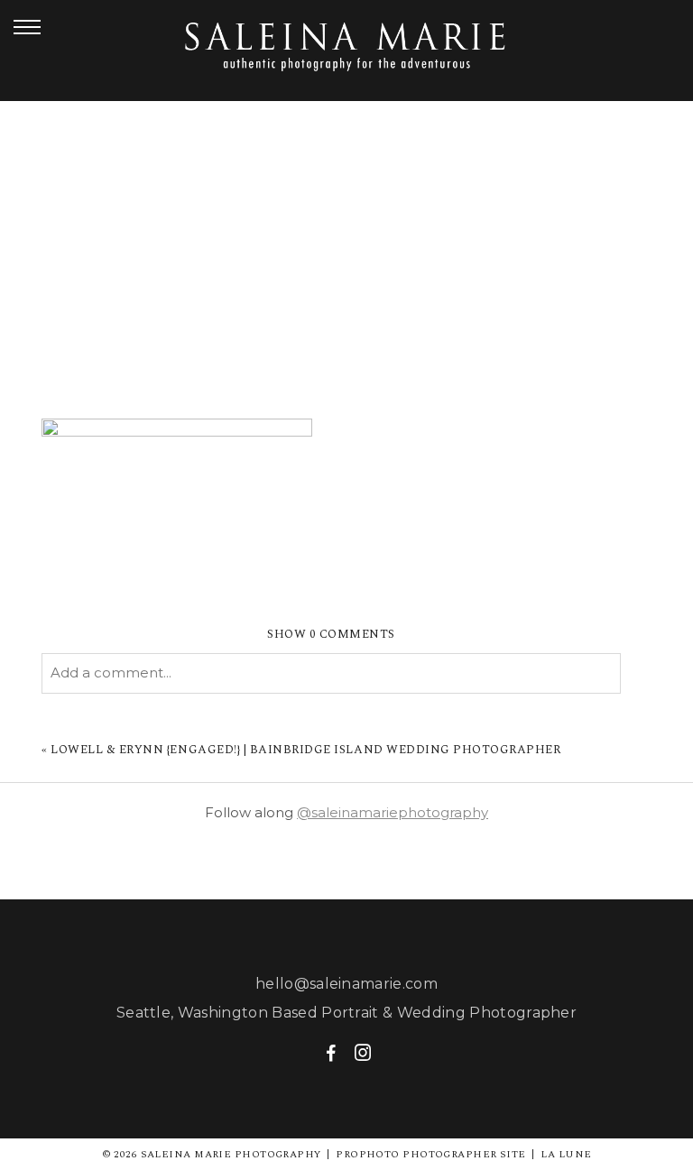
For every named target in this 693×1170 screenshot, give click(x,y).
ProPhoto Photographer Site (430, 1154)
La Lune (566, 1154)
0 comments (331, 634)
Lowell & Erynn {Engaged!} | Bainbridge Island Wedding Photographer (305, 750)
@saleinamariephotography (392, 812)
